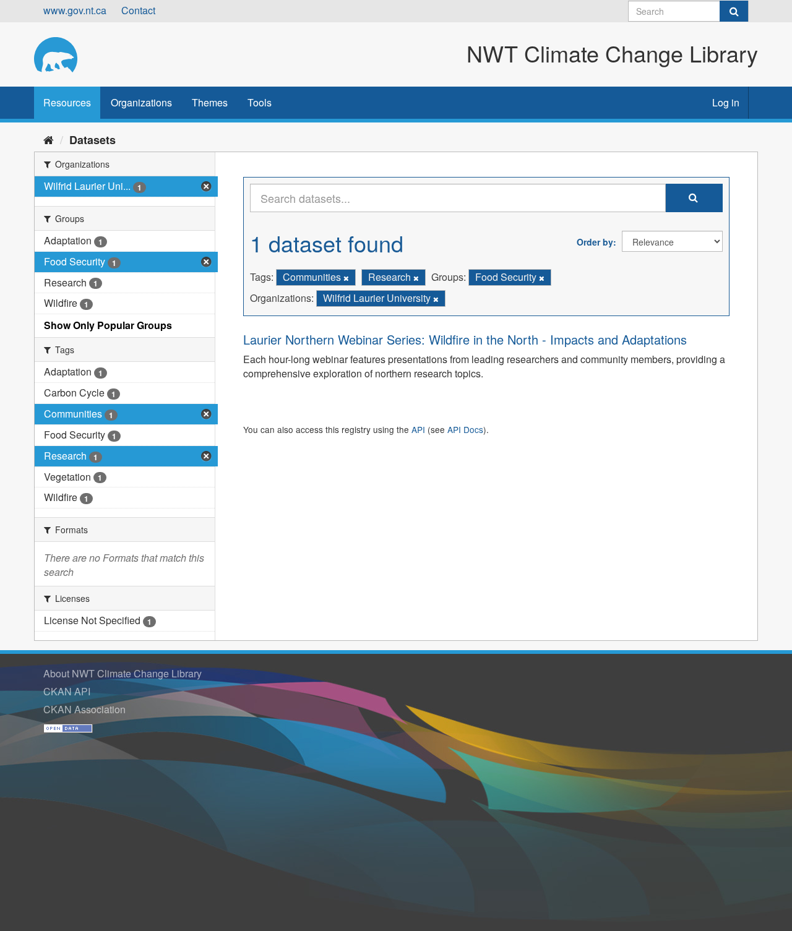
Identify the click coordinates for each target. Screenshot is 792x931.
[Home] (48, 139)
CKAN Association (84, 709)
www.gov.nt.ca (74, 10)
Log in (725, 102)
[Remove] (346, 278)
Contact (138, 10)
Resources (67, 102)
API (418, 429)
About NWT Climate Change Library (122, 673)
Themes (210, 102)
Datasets (92, 140)
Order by (595, 242)
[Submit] (734, 11)
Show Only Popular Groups (108, 325)
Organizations (141, 102)
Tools (260, 102)
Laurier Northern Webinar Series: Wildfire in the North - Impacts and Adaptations (465, 339)
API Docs (465, 429)
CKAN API (66, 691)
